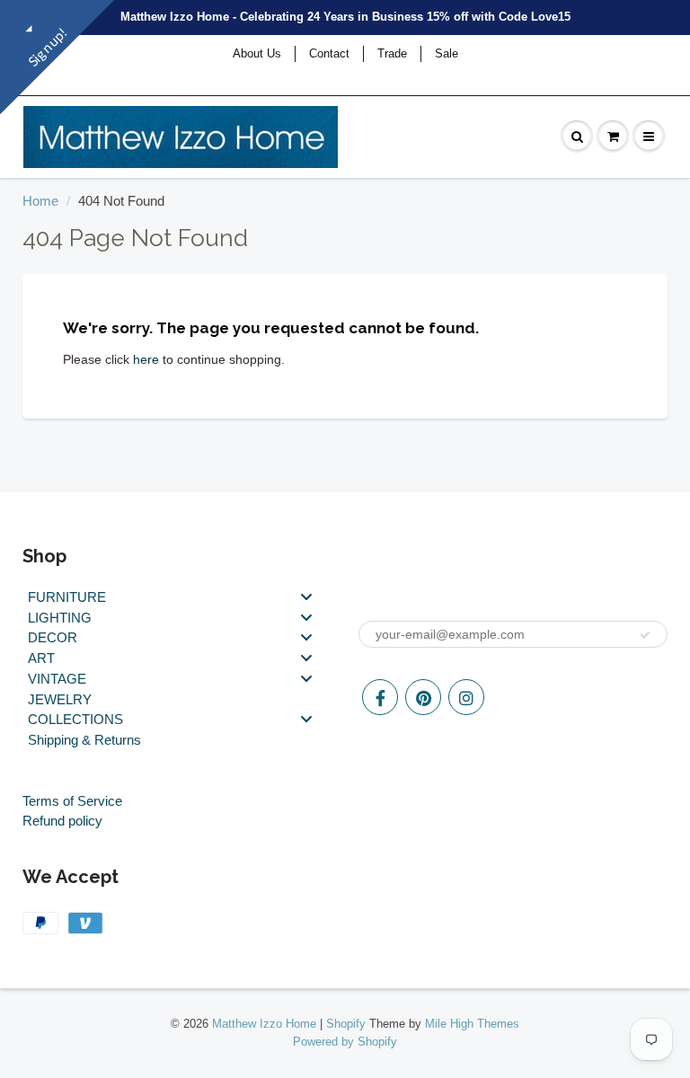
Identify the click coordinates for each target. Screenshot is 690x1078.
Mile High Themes (472, 1023)
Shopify (346, 1023)
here (146, 359)
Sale (446, 53)
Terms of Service (72, 800)
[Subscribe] (645, 635)
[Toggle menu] (306, 596)
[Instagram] (466, 697)
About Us (257, 53)
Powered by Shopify (345, 1041)
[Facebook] (380, 697)
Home (40, 200)
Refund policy (62, 820)
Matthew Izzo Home (264, 1023)
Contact (329, 53)
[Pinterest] (423, 697)
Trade (392, 53)
